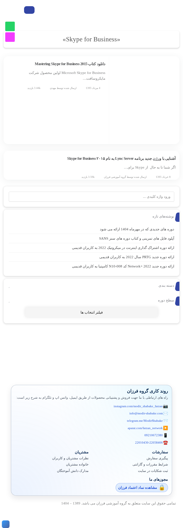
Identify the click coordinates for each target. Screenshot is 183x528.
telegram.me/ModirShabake (145, 420)
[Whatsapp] (10, 26)
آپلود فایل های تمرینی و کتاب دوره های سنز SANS (136, 238)
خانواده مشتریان (77, 464)
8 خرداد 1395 (163, 176)
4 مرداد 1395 (93, 88)
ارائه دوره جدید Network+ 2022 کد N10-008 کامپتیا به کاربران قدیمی (123, 266)
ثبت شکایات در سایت (153, 471)
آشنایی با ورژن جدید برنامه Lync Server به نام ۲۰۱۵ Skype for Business (121, 158)
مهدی (53, 88)
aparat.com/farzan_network (145, 428)
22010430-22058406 (149, 442)
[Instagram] (10, 37)
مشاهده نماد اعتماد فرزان (137, 487)
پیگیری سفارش (157, 458)
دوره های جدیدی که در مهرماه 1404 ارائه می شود (137, 229)
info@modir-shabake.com (146, 413)
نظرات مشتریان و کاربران (70, 458)
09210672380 (153, 435)
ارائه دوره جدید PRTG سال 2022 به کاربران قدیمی (136, 257)
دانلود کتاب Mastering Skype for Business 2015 (70, 64)
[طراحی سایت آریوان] (5, 524)
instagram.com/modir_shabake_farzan (138, 406)
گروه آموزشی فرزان (115, 176)
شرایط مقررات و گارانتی (150, 464)
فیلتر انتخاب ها (92, 312)
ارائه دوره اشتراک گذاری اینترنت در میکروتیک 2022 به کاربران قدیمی (123, 248)
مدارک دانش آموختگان (73, 471)
